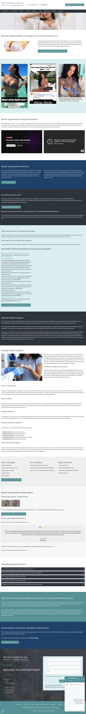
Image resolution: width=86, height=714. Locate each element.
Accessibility (34, 710)
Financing (43, 704)
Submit (63, 681)
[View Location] (40, 5)
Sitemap (52, 710)
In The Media (26, 704)
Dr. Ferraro (17, 123)
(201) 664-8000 (58, 632)
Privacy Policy (63, 676)
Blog (48, 704)
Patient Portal (53, 704)
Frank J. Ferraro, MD (6, 256)
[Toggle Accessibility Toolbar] (2, 711)
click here (16, 638)
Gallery (37, 704)
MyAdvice (62, 707)
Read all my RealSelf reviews (8, 297)
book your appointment (72, 632)
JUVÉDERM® (66, 198)
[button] (74, 5)
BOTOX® (5, 200)
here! (37, 509)
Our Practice (18, 704)
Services (32, 704)
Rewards (60, 704)
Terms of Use (47, 710)
